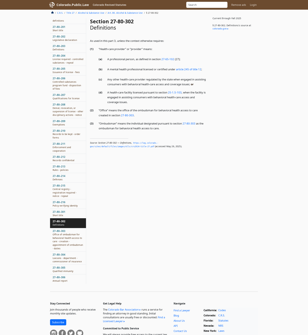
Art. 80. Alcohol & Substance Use (125, 12)
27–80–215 (65, 190)
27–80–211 (62, 147)
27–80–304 (67, 258)
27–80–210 (66, 134)
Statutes (223, 320)
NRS (220, 325)
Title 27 (70, 12)
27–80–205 (66, 70)
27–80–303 (68, 239)
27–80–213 (61, 168)
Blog (176, 315)
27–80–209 (59, 122)
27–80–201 (59, 28)
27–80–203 (59, 47)
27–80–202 (65, 38)
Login (253, 5)
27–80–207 (66, 96)
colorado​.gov (220, 28)
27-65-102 (167, 59)
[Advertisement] (234, 86)
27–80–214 (59, 177)
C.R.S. (60, 12)
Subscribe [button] (58, 322)
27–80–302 (59, 223)
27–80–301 (59, 213)
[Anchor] (166, 40)
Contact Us (180, 331)
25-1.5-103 (175, 92)
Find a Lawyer (182, 310)
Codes (222, 310)
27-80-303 (127, 115)
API (176, 326)
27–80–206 (67, 83)
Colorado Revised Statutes (109, 5)
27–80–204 (68, 59)
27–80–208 (68, 109)
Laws (221, 331)
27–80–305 (63, 269)
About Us (179, 320)
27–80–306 (60, 278)
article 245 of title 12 (188, 69)
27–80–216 (65, 203)
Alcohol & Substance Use (91, 12)
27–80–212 (63, 158)
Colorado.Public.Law (72, 5)
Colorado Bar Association (123, 309)
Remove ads (238, 5)
